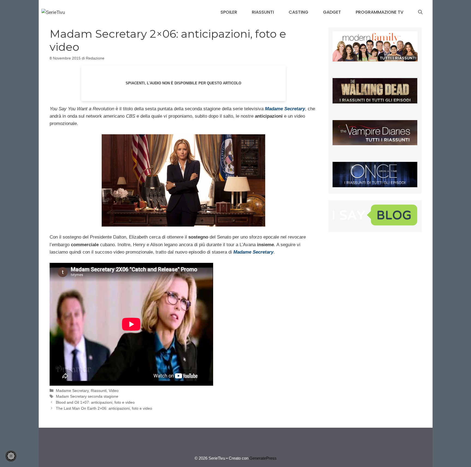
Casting (298, 12)
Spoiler (229, 12)
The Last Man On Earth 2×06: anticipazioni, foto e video (104, 408)
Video (114, 390)
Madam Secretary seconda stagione (87, 396)
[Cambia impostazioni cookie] (10, 456)
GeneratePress (263, 458)
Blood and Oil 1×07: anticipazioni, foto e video (95, 402)
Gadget (332, 12)
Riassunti (263, 12)
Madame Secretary (72, 390)
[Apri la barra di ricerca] (420, 12)
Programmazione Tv (379, 12)
